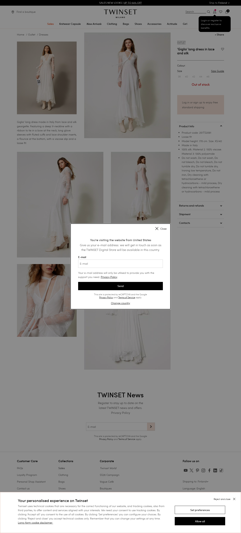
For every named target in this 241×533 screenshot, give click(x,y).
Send (120, 286)
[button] (200, 510)
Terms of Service (126, 297)
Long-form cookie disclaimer (35, 522)
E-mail (82, 257)
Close (163, 228)
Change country (120, 303)
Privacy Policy (109, 277)
